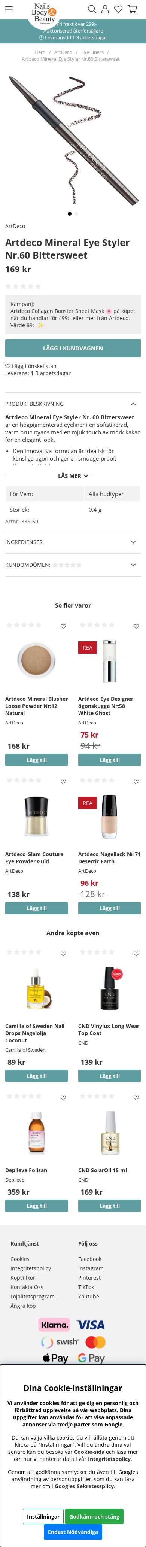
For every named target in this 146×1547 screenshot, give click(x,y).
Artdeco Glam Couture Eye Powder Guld (34, 858)
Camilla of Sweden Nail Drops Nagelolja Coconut (34, 1033)
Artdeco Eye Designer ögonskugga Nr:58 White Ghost (105, 706)
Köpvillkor (22, 1277)
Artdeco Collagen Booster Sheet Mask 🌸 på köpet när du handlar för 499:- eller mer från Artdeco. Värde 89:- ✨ (72, 318)
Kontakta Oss (26, 1287)
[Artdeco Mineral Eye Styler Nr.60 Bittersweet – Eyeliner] (70, 214)
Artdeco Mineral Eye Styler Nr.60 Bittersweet (71, 58)
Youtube (88, 1296)
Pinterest (89, 1277)
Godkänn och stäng (94, 1516)
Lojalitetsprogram (32, 1296)
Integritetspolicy (30, 1268)
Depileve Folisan (26, 1170)
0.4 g (95, 509)
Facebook (89, 1258)
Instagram (91, 1268)
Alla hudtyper (106, 494)
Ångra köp (23, 1305)
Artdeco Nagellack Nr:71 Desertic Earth (109, 858)
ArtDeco (63, 52)
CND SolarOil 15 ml (102, 1170)
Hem (39, 52)
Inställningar (43, 1516)
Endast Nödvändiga (73, 1531)
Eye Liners (92, 52)
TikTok (86, 1287)
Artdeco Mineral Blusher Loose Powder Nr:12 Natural (36, 706)
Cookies (20, 1258)
